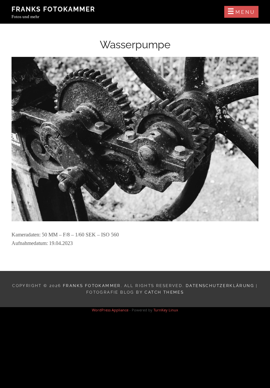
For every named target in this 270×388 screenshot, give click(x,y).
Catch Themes (164, 292)
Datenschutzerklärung (220, 285)
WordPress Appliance (110, 309)
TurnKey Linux (165, 309)
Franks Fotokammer (53, 9)
